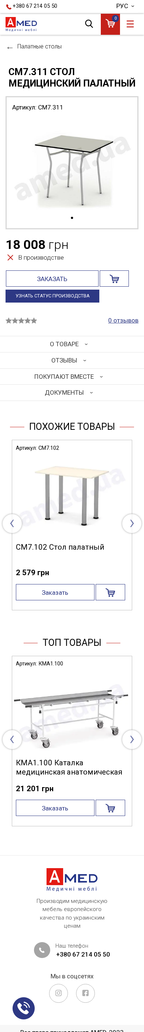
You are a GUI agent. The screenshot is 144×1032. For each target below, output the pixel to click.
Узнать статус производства (53, 296)
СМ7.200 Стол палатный (78, 547)
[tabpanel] (72, 165)
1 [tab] (72, 218)
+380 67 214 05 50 (35, 6)
